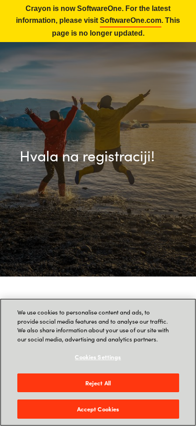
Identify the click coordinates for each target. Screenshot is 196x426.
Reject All (98, 382)
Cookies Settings (98, 356)
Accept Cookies (98, 409)
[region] (98, 362)
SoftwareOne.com (130, 20)
